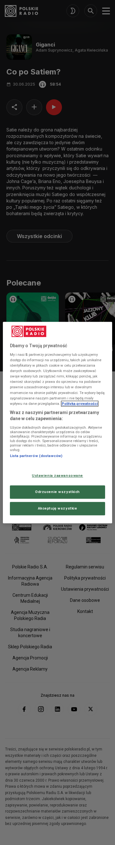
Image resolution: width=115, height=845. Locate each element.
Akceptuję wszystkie (57, 508)
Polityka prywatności (80, 403)
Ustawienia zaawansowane (57, 476)
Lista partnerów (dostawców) (36, 456)
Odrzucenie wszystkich (57, 491)
